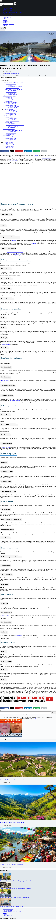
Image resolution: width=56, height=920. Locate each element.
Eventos (5, 20)
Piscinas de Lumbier (12, 94)
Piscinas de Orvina (12, 92)
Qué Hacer (5, 25)
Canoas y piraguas (9, 142)
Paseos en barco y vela (9, 129)
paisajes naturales (6, 344)
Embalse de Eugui (12, 114)
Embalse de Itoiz (12, 113)
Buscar (1, 710)
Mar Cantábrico (11, 123)
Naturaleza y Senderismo (8, 24)
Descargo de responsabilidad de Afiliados (12, 911)
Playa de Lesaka (11, 110)
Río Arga (10, 147)
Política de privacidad (8, 909)
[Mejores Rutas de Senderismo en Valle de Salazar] (28, 819)
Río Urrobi (10, 146)
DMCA (4, 913)
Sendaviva (13, 240)
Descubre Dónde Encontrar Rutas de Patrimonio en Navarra (15, 779)
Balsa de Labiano (12, 90)
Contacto (5, 914)
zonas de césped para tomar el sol (30, 273)
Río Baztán (10, 117)
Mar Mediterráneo (12, 133)
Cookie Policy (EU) (7, 915)
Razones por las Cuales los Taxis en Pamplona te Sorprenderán (14, 897)
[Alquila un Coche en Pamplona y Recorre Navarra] (5, 905)
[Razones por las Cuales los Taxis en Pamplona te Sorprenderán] (5, 896)
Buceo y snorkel (8, 122)
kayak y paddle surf (46, 158)
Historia (5, 22)
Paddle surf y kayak (8, 115)
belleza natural (18, 635)
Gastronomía (6, 21)
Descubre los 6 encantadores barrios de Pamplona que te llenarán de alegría (17, 881)
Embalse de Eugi (12, 103)
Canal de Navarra (12, 144)
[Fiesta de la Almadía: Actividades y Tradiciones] (28, 861)
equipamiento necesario (14, 400)
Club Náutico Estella (12, 107)
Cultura (4, 18)
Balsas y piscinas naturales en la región (13, 89)
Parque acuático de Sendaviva (15, 86)
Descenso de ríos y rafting (10, 96)
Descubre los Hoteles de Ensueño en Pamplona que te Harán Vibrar (15, 888)
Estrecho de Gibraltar (13, 126)
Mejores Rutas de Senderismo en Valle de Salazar (12, 822)
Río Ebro (10, 98)
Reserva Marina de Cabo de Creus (16, 125)
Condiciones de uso (7, 910)
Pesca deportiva (7, 135)
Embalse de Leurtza (12, 118)
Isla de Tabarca (11, 127)
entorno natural (33, 243)
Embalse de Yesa (12, 105)
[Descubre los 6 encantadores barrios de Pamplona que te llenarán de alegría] (5, 879)
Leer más (34, 718)
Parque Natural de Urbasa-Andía (15, 252)
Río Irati (10, 97)
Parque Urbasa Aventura (13, 88)
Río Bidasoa (11, 134)
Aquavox (10, 85)
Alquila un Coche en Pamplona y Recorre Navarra (11, 906)
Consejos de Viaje (7, 17)
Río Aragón (10, 100)
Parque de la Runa (12, 84)
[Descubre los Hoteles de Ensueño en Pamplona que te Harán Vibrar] (5, 887)
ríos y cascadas (17, 254)
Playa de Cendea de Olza (13, 121)
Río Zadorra (10, 101)
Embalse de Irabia (12, 138)
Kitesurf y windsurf (8, 109)
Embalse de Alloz (12, 93)
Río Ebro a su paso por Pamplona (15, 130)
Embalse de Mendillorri (13, 106)
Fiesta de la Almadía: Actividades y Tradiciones (11, 864)
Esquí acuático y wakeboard (10, 102)
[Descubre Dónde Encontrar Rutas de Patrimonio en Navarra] (28, 776)
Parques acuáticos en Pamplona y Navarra (13, 82)
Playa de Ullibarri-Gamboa (14, 111)
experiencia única (13, 160)
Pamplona (36, 155)
